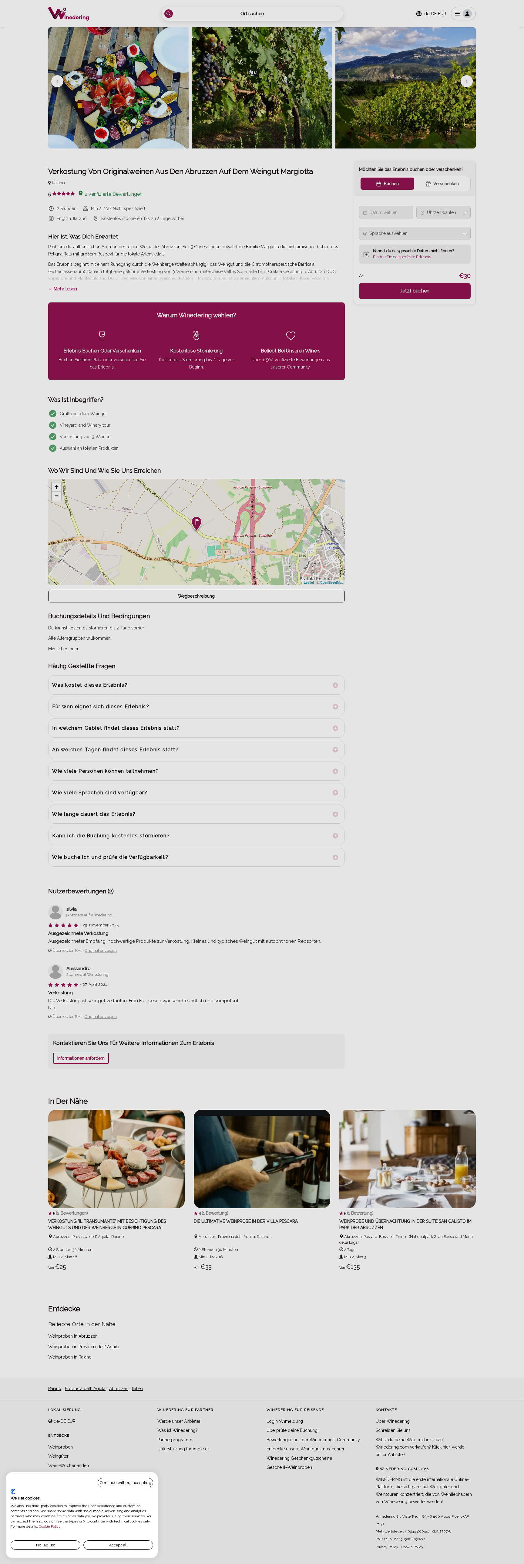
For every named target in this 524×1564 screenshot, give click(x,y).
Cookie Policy (49, 1526)
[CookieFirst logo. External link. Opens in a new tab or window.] (13, 1491)
